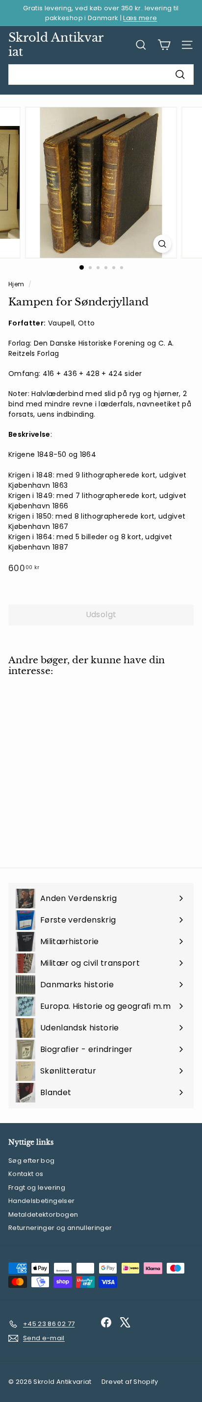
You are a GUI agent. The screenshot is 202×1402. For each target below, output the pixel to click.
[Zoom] (162, 244)
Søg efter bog (31, 1160)
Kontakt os (26, 1173)
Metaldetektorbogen (43, 1214)
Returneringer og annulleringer (60, 1227)
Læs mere (140, 18)
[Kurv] (164, 44)
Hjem (17, 284)
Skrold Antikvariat (55, 44)
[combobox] (101, 74)
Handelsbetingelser (41, 1200)
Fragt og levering (36, 1187)
